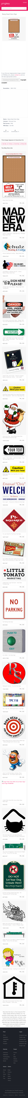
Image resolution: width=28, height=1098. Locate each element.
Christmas (5, 1052)
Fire (4, 1072)
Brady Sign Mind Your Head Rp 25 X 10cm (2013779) (13, 474)
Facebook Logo (23, 1041)
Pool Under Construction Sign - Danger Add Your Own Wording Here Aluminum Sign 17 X (13, 321)
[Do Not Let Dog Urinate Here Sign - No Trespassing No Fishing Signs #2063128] (14, 875)
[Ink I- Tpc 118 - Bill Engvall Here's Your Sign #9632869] (14, 700)
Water (9, 1076)
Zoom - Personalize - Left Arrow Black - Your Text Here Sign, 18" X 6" (13, 458)
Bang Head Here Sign (8, 200)
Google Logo (22, 1045)
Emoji (9, 1070)
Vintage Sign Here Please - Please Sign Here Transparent (13, 287)
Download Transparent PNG (10, 80)
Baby (14, 1056)
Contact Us (11, 1095)
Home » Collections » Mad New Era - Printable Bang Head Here (14, 234)
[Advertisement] (14, 56)
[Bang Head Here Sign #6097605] (14, 175)
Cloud (4, 1070)
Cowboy (15, 1060)
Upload (25, 2)
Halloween (5, 1054)
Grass (4, 1074)
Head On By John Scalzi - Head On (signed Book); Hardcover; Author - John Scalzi (13, 376)
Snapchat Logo (22, 1043)
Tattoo (9, 1080)
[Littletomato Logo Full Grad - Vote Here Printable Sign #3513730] (14, 574)
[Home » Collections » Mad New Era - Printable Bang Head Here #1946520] (14, 219)
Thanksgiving (6, 1056)
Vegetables (5, 1039)
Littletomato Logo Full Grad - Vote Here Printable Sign (12, 583)
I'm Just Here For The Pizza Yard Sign (12, 534)
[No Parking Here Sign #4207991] (14, 605)
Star (4, 1076)
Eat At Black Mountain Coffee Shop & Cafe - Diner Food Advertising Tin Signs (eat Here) (13, 559)
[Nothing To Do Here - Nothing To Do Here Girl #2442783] (14, 957)
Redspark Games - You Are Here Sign (12, 686)
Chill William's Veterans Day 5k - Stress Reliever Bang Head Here (12, 272)
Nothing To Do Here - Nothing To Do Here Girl (14, 968)
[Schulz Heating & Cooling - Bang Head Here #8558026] (14, 246)
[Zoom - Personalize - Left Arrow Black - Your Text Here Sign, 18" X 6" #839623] (14, 450)
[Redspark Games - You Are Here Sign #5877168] (14, 673)
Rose (9, 1074)
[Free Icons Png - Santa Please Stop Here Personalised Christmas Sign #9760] (14, 418)
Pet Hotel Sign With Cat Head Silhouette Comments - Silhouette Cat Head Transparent (14, 835)
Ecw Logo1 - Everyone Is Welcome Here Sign (13, 502)
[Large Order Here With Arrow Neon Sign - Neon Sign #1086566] (14, 790)
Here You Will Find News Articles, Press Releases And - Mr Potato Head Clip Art (12, 773)
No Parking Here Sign (8, 621)
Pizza (4, 1035)
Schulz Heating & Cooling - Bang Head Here (13, 253)
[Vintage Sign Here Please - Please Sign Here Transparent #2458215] (14, 282)
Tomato (5, 1041)
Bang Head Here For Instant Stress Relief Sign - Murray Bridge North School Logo (14, 741)
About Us (5, 1095)
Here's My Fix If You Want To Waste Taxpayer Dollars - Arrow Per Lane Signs (14, 940)
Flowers (9, 1072)
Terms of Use (22, 1095)
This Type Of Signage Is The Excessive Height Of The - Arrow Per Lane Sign (14, 852)
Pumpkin (5, 1043)
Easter (4, 1060)
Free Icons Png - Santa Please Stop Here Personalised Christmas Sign (12, 437)
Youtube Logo (22, 1039)
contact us (17, 75)
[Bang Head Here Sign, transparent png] (14, 29)
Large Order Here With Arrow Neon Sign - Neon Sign (13, 801)
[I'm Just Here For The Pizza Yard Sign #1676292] (14, 520)
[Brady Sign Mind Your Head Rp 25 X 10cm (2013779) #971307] (14, 469)
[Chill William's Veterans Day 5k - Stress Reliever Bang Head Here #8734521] (14, 265)
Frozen (15, 1052)
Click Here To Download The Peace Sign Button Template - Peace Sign (12, 1001)
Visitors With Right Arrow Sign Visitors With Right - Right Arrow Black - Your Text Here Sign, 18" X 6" (13, 339)
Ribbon (9, 1078)
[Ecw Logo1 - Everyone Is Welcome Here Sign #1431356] (14, 491)
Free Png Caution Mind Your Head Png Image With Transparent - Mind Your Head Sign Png (13, 395)
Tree (4, 1078)
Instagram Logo (23, 1035)
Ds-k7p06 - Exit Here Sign (9, 655)
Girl (14, 1054)
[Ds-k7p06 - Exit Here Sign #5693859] (14, 641)
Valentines (5, 1058)
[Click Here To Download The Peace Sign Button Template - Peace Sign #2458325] (14, 987)
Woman (15, 1058)
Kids (14, 1063)
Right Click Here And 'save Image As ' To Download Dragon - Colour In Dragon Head (13, 924)
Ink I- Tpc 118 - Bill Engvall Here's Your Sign (13, 708)
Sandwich (5, 1037)
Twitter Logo (22, 1037)
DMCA (16, 1095)
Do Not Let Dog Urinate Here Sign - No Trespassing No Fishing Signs (12, 893)
